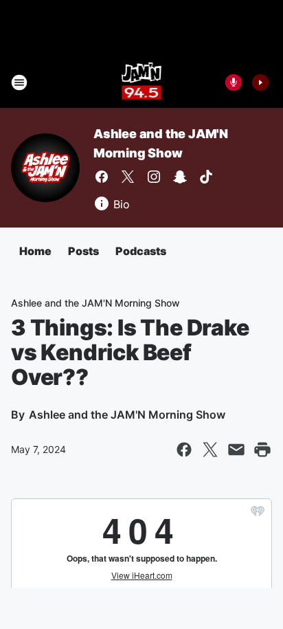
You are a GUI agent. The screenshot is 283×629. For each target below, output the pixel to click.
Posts (83, 251)
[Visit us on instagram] (154, 176)
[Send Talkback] (233, 82)
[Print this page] (262, 449)
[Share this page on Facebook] (184, 449)
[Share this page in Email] (236, 449)
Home (35, 251)
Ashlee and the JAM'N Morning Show (95, 303)
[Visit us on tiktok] (206, 176)
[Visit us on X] (128, 176)
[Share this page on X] (210, 449)
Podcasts (140, 251)
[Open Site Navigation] (19, 82)
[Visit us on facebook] (101, 176)
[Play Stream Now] (260, 82)
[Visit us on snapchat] (180, 176)
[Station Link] (142, 82)
